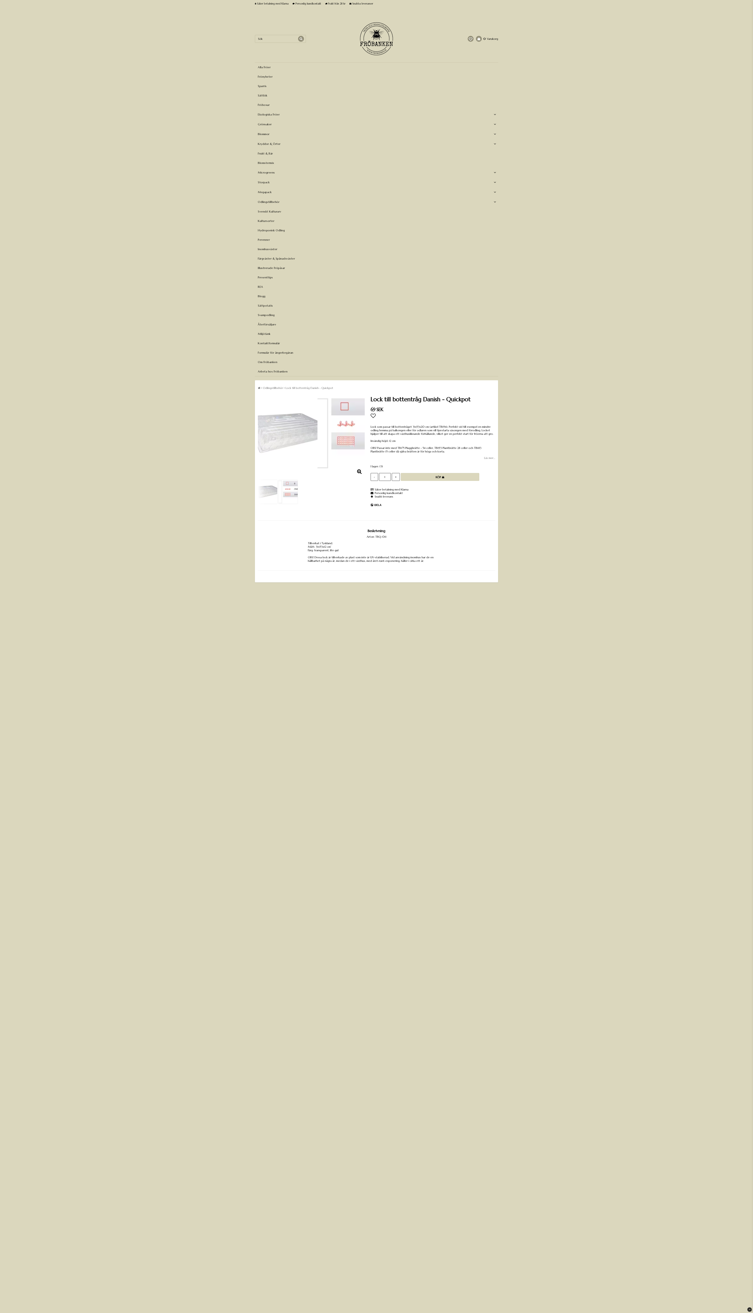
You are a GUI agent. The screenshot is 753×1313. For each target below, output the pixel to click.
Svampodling (266, 315)
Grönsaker (265, 124)
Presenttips (265, 277)
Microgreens (266, 172)
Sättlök (262, 95)
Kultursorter (266, 221)
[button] (471, 39)
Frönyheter (265, 76)
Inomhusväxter (267, 249)
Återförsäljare (267, 324)
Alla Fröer (264, 67)
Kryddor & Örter (269, 144)
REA (260, 287)
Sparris (262, 86)
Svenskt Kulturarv (269, 211)
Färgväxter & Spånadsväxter (276, 258)
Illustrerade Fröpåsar (271, 268)
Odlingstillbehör (268, 202)
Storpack (264, 182)
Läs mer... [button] (489, 458)
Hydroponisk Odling (271, 230)
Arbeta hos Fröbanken (272, 371)
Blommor (264, 134)
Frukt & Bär (265, 153)
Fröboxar (264, 105)
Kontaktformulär (269, 343)
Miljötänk (264, 334)
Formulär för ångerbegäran (275, 352)
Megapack (265, 192)
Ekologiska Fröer (269, 114)
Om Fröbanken (267, 362)
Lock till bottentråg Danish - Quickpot (309, 388)
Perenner (264, 240)
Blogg (262, 296)
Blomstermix (266, 163)
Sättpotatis (265, 305)
